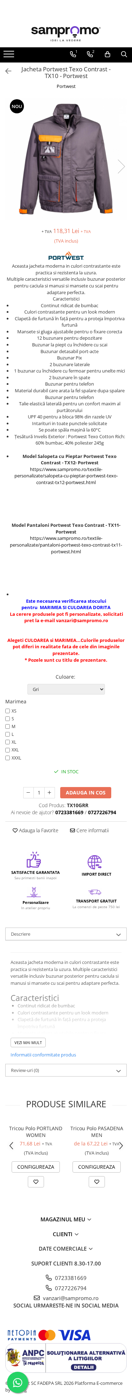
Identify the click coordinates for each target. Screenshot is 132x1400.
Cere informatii (92, 830)
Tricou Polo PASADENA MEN (96, 1131)
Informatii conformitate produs (43, 1055)
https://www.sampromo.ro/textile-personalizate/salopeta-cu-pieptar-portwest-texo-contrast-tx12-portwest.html (66, 475)
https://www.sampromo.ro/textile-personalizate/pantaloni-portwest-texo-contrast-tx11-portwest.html (66, 544)
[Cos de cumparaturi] (107, 54)
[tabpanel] (66, 159)
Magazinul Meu (63, 1219)
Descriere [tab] (20, 934)
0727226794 (70, 1288)
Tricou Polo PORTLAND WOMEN (35, 1131)
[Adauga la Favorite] (36, 1181)
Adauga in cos (86, 792)
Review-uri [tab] (25, 1070)
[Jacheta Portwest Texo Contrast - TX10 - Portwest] (66, 159)
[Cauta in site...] (124, 54)
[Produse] (10, 56)
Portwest (66, 86)
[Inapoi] (5, 71)
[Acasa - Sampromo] (66, 33)
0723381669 (70, 1277)
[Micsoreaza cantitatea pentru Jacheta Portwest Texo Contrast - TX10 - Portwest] (28, 792)
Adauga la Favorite (38, 830)
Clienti (63, 1234)
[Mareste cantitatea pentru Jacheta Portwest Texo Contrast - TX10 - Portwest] (49, 792)
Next (121, 166)
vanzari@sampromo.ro (70, 1297)
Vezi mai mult (28, 1042)
